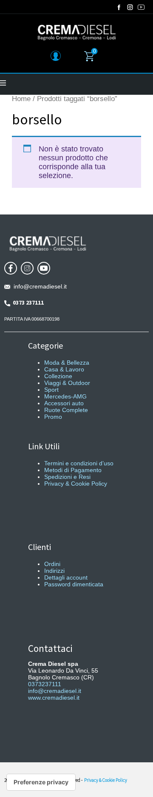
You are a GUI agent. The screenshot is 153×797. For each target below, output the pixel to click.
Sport (51, 389)
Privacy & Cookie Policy (75, 483)
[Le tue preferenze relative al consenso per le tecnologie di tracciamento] (41, 782)
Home (21, 99)
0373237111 (44, 684)
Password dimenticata (73, 584)
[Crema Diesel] (76, 32)
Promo (53, 416)
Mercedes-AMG (65, 396)
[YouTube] (141, 7)
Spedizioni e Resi (67, 476)
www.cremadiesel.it (53, 697)
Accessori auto (64, 403)
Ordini (52, 564)
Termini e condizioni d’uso (78, 463)
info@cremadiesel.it (38, 286)
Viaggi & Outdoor (67, 382)
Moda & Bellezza (66, 362)
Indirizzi (54, 570)
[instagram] (130, 7)
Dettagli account (66, 577)
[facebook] (119, 7)
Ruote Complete (66, 410)
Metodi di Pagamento (73, 470)
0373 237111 (27, 302)
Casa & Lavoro (64, 369)
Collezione (58, 376)
